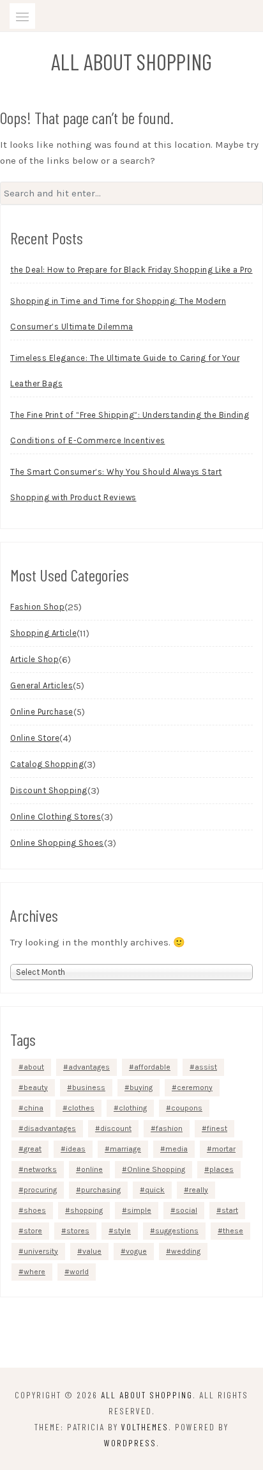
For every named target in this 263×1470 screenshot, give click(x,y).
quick (155, 1189)
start (230, 1210)
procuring (40, 1189)
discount (116, 1128)
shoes (35, 1210)
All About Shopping (131, 61)
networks (40, 1169)
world (79, 1271)
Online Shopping (156, 1169)
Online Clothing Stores (55, 816)
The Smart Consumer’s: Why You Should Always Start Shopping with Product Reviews (116, 484)
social (186, 1210)
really (198, 1189)
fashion (169, 1128)
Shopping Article (43, 633)
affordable (152, 1067)
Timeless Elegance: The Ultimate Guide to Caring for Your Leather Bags (124, 370)
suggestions (177, 1230)
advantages (89, 1067)
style (122, 1230)
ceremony (195, 1087)
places (221, 1169)
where (34, 1271)
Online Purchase (41, 711)
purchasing (101, 1189)
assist (206, 1067)
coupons (186, 1107)
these (233, 1230)
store (33, 1230)
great (32, 1148)
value (91, 1251)
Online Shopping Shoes (57, 843)
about (34, 1067)
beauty (36, 1087)
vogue (136, 1251)
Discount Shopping (48, 790)
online (92, 1169)
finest (217, 1128)
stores (77, 1230)
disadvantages (50, 1128)
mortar (224, 1148)
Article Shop (34, 659)
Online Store (34, 738)
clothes (81, 1107)
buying (141, 1087)
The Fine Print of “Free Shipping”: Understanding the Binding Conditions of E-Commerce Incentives (129, 427)
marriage (125, 1148)
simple (139, 1210)
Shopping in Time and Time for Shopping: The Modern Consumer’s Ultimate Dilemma (118, 313)
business (88, 1087)
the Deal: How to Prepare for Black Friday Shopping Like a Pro (131, 269)
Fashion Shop (37, 607)
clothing (133, 1107)
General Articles (41, 685)
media (176, 1148)
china (33, 1107)
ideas (76, 1148)
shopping (86, 1210)
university (41, 1251)
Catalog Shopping (47, 764)
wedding (185, 1251)
